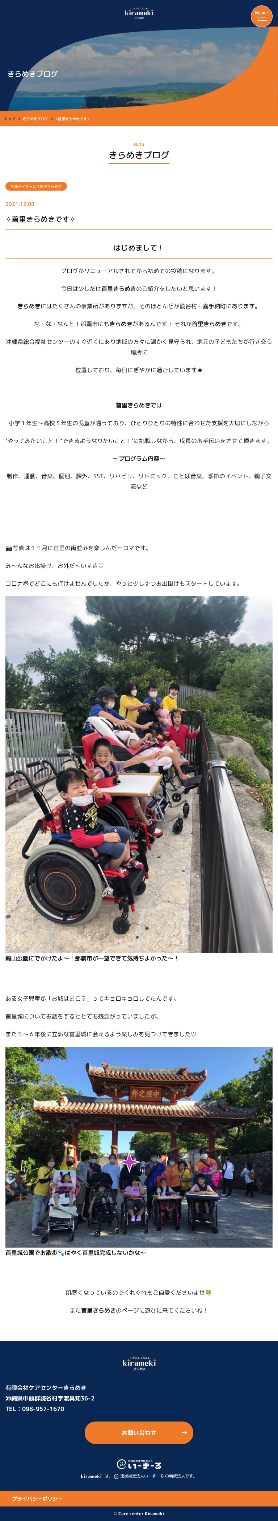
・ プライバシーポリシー (34, 1498)
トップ (9, 118)
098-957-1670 (43, 1409)
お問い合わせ (139, 1433)
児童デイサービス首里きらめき (36, 186)
